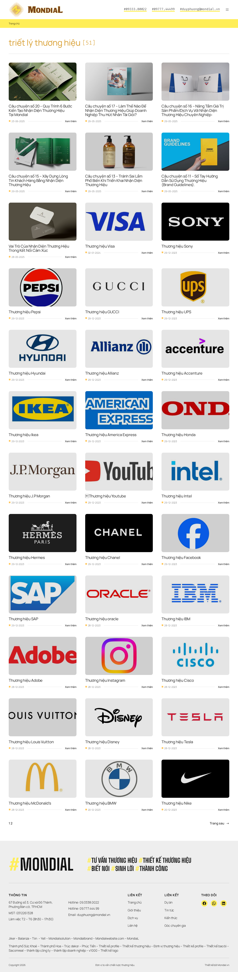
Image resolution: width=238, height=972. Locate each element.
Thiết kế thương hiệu (136, 946)
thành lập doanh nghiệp (70, 950)
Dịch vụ (133, 918)
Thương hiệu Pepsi (25, 311)
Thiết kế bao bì (216, 946)
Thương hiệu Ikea (23, 434)
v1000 (93, 950)
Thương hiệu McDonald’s (30, 803)
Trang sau (219, 823)
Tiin (34, 938)
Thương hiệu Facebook (181, 557)
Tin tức (169, 910)
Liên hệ (132, 925)
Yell (43, 938)
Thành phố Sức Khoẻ (23, 946)
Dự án (168, 902)
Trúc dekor (71, 946)
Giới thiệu (134, 910)
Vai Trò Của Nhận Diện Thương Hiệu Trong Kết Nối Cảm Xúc (39, 248)
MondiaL (133, 938)
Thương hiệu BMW (101, 803)
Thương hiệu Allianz (102, 373)
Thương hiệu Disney (102, 741)
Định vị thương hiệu (167, 946)
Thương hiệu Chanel (102, 557)
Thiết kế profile (109, 946)
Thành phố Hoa (51, 946)
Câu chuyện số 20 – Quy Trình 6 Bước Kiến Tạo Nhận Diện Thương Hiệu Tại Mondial (41, 110)
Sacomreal (16, 950)
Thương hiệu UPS (176, 311)
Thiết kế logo (109, 950)
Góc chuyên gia (175, 925)
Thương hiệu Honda (178, 434)
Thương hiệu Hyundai (27, 373)
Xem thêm (70, 121)
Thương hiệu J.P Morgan (29, 496)
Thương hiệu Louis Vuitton (31, 741)
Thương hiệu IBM (176, 618)
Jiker (12, 938)
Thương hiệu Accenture (182, 373)
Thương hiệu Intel (177, 496)
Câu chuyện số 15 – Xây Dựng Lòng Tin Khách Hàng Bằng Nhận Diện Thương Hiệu (39, 180)
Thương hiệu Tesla (177, 741)
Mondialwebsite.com (109, 938)
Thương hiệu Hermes (27, 557)
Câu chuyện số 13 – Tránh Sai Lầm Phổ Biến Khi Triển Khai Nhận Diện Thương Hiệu (114, 180)
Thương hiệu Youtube (105, 496)
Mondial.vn (223, 965)
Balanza (23, 938)
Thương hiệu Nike (176, 803)
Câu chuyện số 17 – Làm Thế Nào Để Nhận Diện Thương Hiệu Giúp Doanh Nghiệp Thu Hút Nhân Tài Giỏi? (116, 110)
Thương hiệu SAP (23, 618)
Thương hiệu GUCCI (102, 311)
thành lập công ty (39, 950)
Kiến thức (170, 918)
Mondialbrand (83, 938)
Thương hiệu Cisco (178, 680)
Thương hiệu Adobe (26, 680)
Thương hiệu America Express (110, 434)
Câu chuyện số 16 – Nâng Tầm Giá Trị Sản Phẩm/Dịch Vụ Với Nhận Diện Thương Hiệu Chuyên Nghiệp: (193, 110)
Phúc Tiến (89, 946)
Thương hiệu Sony (177, 246)
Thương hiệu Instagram (105, 680)
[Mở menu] (227, 9)
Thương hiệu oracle (101, 618)
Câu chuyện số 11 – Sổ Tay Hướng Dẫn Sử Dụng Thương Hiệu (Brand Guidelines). (190, 180)
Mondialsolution (60, 938)
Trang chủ (14, 23)
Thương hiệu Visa (100, 246)
